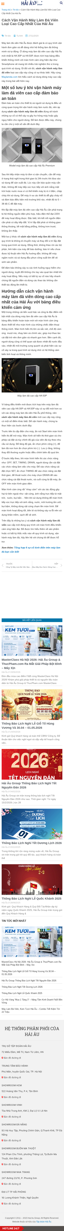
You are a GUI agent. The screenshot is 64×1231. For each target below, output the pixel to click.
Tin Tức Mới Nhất (14, 920)
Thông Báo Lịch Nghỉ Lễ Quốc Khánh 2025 (31, 898)
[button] (2, 3)
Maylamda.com (10, 77)
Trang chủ (6, 10)
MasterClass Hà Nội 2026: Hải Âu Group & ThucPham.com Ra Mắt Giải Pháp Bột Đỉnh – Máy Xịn (32, 664)
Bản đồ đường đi (12, 1057)
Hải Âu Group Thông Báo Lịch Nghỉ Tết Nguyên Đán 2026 (29, 980)
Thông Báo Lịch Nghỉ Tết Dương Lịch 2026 (32, 843)
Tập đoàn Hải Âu (43, 1222)
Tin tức (16, 10)
